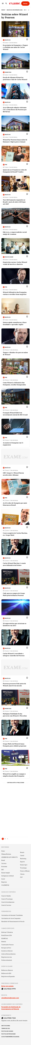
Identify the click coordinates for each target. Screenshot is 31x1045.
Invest (3, 879)
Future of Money (25, 871)
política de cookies (7, 1031)
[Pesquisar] (6, 3)
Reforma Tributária (7, 932)
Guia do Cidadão (6, 896)
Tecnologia (23, 868)
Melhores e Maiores (7, 970)
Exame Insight (5, 873)
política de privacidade (8, 1034)
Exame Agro (23, 865)
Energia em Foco (6, 948)
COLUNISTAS (5, 885)
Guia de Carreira (6, 905)
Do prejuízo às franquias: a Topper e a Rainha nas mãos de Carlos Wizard (15, 47)
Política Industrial (6, 960)
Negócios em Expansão (8, 976)
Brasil (3, 860)
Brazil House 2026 (6, 935)
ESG (2, 869)
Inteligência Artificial (7, 876)
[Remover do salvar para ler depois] (27, 39)
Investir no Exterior (7, 951)
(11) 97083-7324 (10, 1018)
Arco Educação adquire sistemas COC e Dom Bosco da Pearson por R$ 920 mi (15, 110)
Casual (22, 855)
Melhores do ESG (6, 973)
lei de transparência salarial (10, 1036)
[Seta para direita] (27, 10)
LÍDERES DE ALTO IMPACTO (9, 857)
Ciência (22, 874)
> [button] (7, 838)
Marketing (23, 858)
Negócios (4, 882)
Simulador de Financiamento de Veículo (12, 921)
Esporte (22, 862)
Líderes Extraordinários (8, 954)
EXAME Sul (4, 938)
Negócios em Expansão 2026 (14, 10)
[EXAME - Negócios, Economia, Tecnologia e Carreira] (14, 3)
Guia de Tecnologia (7, 899)
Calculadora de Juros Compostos (10, 918)
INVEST (3, 10)
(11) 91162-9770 (10, 989)
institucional (5, 1025)
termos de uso (5, 1028)
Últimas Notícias (6, 854)
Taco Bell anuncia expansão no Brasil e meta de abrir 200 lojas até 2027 (14, 202)
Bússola (3, 941)
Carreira (3, 863)
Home (3, 851)
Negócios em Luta (6, 957)
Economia (4, 866)
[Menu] (2, 3)
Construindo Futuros (7, 944)
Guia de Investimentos (7, 902)
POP (21, 877)
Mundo (22, 852)
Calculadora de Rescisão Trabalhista (12, 915)
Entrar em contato (7, 986)
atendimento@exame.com (10, 998)
